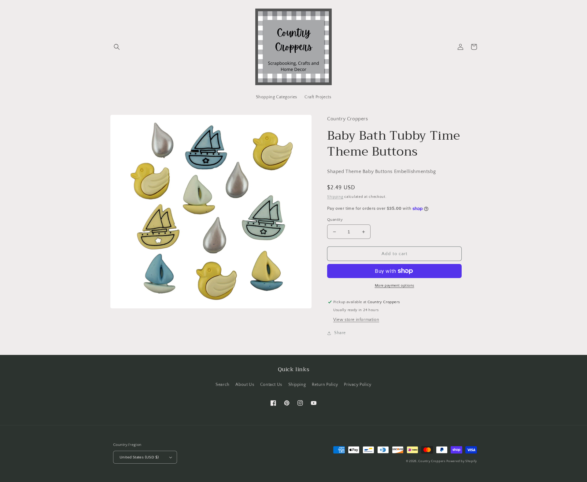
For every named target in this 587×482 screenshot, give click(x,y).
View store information (356, 319)
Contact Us (271, 384)
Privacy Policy (357, 384)
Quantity (335, 219)
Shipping (335, 197)
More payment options (394, 286)
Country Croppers (431, 461)
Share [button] (340, 332)
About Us (244, 384)
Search (223, 384)
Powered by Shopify (461, 461)
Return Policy (325, 384)
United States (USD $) (139, 457)
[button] (117, 47)
